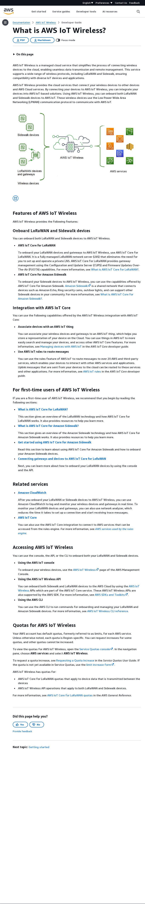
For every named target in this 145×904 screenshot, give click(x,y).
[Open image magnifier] (15, 198)
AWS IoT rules (92, 371)
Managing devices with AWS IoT (61, 346)
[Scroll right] (120, 11)
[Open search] (138, 11)
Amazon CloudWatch (32, 492)
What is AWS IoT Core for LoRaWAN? (114, 269)
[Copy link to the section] (10, 213)
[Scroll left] (29, 11)
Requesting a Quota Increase (75, 660)
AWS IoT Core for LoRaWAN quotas (70, 695)
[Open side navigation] (5, 22)
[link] (72, 22)
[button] (23, 54)
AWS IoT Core (27, 517)
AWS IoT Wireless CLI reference (107, 611)
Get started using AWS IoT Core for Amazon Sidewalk (54, 442)
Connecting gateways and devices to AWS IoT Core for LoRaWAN (62, 458)
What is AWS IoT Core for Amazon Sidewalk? (48, 426)
